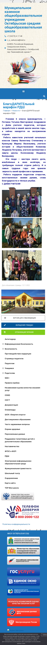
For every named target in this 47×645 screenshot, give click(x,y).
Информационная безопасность (19, 344)
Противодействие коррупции (18, 354)
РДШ (7, 456)
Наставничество (12, 446)
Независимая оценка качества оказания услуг (22, 389)
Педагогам (9, 363)
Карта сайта (10, 483)
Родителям (10, 373)
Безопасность (11, 349)
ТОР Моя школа (12, 488)
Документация (11, 405)
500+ (7, 378)
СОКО (7, 395)
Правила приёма (12, 383)
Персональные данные (15, 434)
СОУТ (7, 400)
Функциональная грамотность (18, 468)
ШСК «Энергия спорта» (15, 414)
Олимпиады (10, 410)
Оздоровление (11, 478)
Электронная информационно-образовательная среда (18, 462)
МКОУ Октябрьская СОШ (18, 533)
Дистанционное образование (18, 419)
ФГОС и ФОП (10, 451)
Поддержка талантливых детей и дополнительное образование (20, 440)
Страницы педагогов (14, 358)
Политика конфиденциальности (16, 524)
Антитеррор (10, 339)
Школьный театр (12, 473)
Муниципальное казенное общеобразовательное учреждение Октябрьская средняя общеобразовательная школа (23, 19)
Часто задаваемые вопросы (17, 424)
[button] (23, 91)
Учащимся (9, 368)
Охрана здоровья (12, 429)
